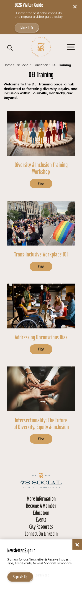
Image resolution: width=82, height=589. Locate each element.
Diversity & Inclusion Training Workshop (41, 168)
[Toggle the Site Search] (10, 47)
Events (41, 519)
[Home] (41, 47)
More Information (41, 498)
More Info (26, 28)
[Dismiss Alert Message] (75, 6)
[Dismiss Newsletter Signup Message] (77, 545)
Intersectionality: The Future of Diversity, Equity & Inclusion (41, 423)
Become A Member (41, 505)
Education (41, 513)
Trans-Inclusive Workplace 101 (41, 254)
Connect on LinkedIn (41, 533)
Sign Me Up (20, 577)
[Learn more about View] (41, 133)
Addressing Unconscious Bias (41, 337)
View (41, 183)
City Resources (41, 526)
